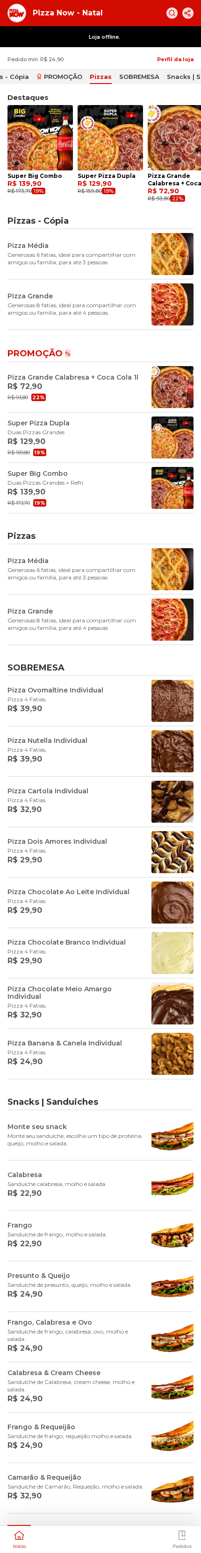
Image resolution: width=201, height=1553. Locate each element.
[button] (19, 1538)
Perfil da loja (175, 59)
